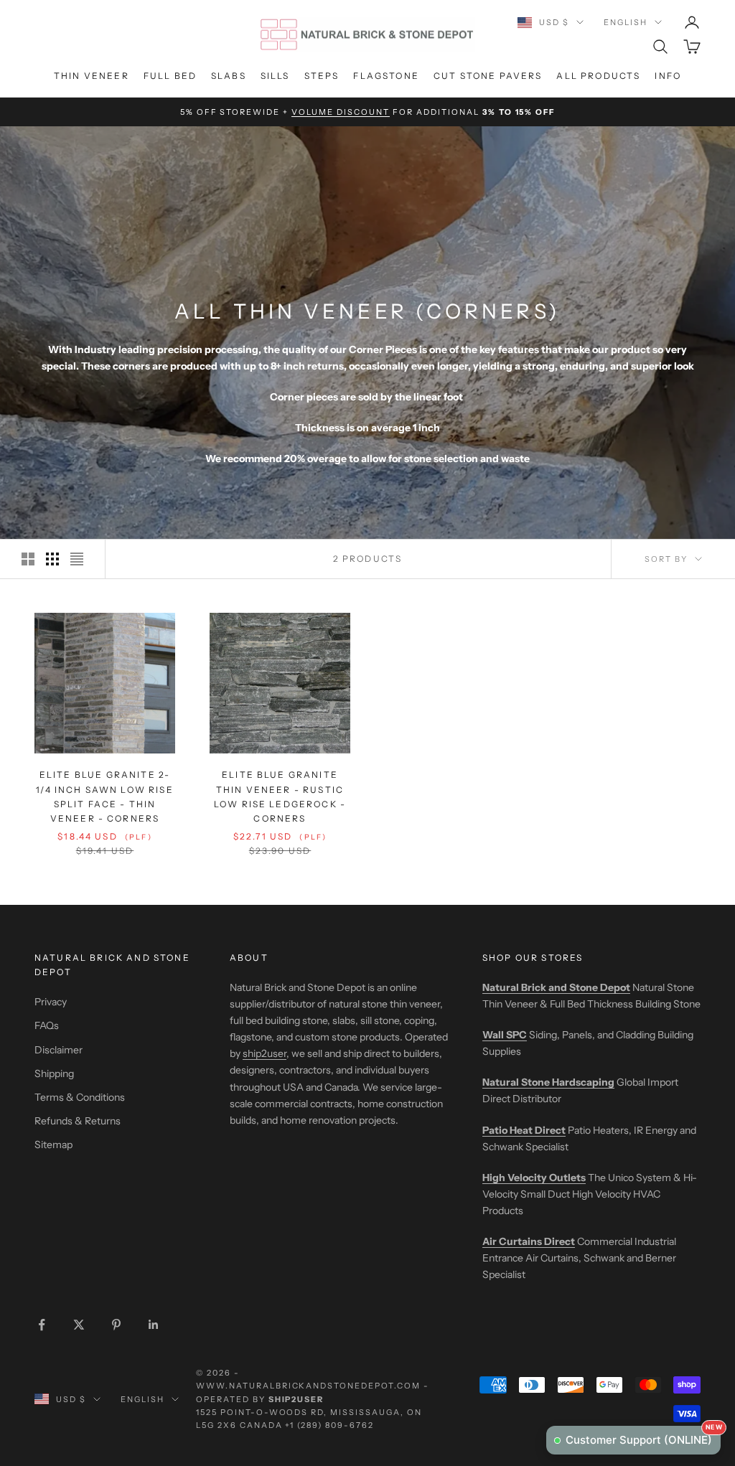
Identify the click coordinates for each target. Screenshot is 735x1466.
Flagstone (385, 75)
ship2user (264, 1053)
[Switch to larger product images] (28, 559)
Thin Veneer (91, 75)
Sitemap (53, 1144)
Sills (275, 75)
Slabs (228, 75)
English (625, 22)
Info (668, 75)
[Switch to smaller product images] (52, 559)
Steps (322, 75)
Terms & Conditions (79, 1097)
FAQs (46, 1025)
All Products (598, 75)
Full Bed (170, 75)
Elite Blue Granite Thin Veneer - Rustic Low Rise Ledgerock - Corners (280, 796)
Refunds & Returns (77, 1120)
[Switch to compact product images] (76, 559)
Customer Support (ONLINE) (643, 1436)
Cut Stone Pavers (488, 75)
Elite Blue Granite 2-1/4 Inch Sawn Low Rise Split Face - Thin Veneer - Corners (105, 796)
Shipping (54, 1073)
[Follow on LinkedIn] (153, 1324)
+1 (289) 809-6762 (329, 1425)
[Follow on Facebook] (41, 1324)
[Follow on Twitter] (79, 1324)
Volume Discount (340, 112)
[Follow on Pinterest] (116, 1324)
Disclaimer (58, 1049)
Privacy (50, 1001)
